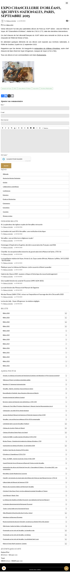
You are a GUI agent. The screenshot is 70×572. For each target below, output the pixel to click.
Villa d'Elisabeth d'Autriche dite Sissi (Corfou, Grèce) (35, 513)
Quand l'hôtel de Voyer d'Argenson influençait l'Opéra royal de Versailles (35, 463)
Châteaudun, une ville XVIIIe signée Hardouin (35, 410)
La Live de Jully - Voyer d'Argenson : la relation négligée (20, 301)
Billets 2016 (35, 348)
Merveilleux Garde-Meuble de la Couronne (35, 473)
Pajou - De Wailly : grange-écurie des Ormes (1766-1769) (35, 459)
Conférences (6, 191)
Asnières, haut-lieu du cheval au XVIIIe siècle (35, 450)
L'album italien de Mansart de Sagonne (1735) (35, 482)
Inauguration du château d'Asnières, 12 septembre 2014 (35, 445)
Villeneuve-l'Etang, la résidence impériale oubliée (35, 380)
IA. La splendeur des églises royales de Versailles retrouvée (21, 224)
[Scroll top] (66, 568)
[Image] (30, 128)
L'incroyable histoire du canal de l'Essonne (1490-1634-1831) (22, 281)
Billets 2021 (35, 326)
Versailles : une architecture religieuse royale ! (17, 238)
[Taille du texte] (11, 128)
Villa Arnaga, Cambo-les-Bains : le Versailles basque (35, 526)
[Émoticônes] (39, 128)
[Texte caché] (27, 128)
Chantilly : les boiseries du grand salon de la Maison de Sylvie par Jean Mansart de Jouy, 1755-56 (35, 478)
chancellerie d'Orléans (24, 88)
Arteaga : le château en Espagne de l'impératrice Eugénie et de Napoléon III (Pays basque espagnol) (35, 375)
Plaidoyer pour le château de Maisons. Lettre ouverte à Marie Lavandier (26, 267)
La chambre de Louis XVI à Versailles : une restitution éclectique (23, 231)
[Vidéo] (33, 128)
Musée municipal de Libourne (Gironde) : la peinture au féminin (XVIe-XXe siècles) (35, 522)
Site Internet (4, 120)
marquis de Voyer (7, 88)
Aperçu (46, 128)
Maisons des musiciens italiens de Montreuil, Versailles (35, 487)
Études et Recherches (9, 199)
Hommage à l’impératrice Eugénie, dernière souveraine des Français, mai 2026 (28, 245)
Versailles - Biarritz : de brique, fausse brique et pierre (35, 389)
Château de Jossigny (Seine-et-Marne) (35, 428)
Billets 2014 (35, 357)
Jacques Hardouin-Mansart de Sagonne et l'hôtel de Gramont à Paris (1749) (35, 415)
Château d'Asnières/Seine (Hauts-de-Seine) (35, 432)
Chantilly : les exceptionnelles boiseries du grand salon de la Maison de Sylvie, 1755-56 (31, 252)
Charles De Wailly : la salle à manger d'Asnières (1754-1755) (35, 437)
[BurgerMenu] (67, 3)
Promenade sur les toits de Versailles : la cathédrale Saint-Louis (35, 539)
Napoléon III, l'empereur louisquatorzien (35, 384)
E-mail (2, 112)
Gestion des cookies (35, 569)
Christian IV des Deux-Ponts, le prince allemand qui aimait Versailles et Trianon (35, 491)
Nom (2, 105)
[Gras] (2, 128)
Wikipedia (5, 174)
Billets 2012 (35, 365)
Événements (6, 203)
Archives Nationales (46, 88)
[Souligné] (8, 128)
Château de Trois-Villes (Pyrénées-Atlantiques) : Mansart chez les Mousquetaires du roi (35, 406)
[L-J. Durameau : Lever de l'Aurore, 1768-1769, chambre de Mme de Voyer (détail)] (18, 71)
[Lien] (24, 128)
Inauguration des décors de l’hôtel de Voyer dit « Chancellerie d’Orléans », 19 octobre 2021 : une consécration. (35, 468)
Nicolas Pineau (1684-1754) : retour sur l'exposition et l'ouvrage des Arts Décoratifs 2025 (32, 294)
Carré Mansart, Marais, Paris (35, 495)
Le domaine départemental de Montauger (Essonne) (35, 504)
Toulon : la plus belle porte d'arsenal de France (35, 508)
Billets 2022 (35, 322)
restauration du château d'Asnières (47, 48)
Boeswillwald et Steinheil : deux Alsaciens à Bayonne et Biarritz (35, 393)
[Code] (36, 128)
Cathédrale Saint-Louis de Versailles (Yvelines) (35, 424)
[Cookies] (4, 568)
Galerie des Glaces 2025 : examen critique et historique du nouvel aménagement (29, 274)
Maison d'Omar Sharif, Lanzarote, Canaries (35, 543)
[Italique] (5, 128)
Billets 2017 (35, 344)
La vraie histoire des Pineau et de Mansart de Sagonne (20, 288)
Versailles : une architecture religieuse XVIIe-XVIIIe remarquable (35, 419)
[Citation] (18, 128)
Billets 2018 (35, 339)
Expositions (6, 207)
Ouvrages (5, 212)
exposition (36, 88)
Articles (5, 182)
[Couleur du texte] (15, 128)
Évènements (41, 55)
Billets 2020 (35, 330)
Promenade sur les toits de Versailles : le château (35, 535)
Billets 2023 (35, 317)
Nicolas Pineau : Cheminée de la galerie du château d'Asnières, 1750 (35, 441)
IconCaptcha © (27, 160)
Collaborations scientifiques (11, 186)
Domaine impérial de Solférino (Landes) (35, 397)
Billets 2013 (35, 361)
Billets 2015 (10, 25)
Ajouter (6, 166)
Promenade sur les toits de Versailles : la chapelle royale (35, 530)
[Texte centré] (21, 128)
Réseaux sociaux (7, 216)
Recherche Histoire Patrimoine (11, 178)
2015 (14, 88)
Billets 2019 (35, 335)
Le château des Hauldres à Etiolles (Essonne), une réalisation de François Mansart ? (35, 500)
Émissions (5, 195)
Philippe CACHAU (11, 21)
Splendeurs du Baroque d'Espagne (35, 517)
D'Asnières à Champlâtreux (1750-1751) (35, 454)
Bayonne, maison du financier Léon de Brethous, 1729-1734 (35, 402)
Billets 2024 (35, 313)
